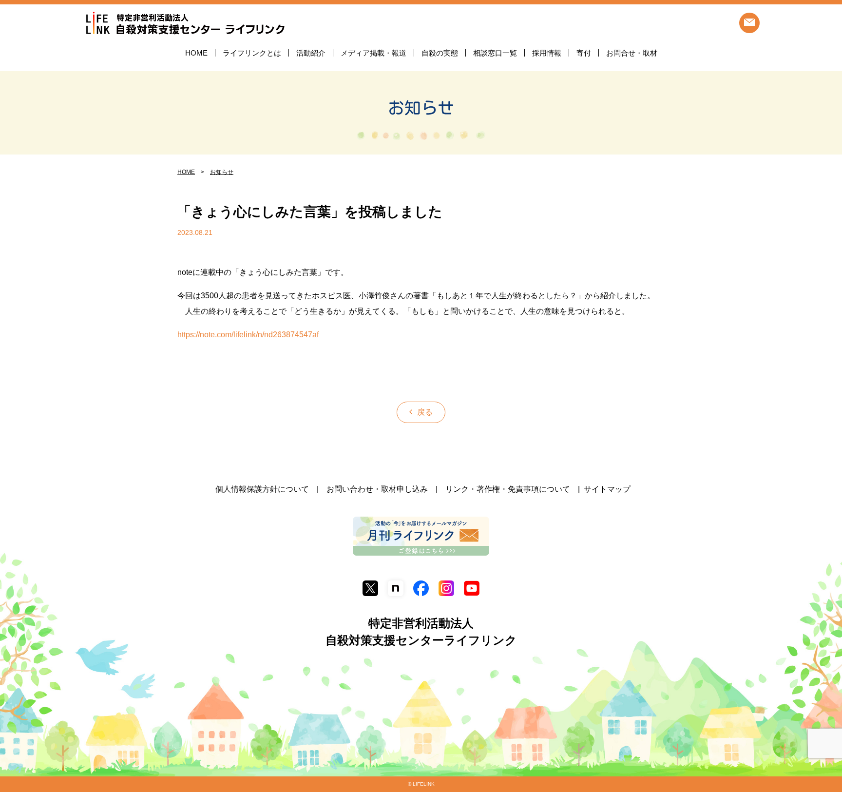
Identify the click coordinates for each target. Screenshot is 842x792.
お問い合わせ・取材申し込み (377, 489)
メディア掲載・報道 (373, 53)
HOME (196, 53)
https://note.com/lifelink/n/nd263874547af (248, 334)
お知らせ (421, 107)
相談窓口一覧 (495, 53)
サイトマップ (607, 489)
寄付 (583, 53)
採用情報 (546, 53)
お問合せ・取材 (631, 53)
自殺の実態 (439, 53)
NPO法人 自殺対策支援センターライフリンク (185, 23)
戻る (425, 412)
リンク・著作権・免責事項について (507, 489)
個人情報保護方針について (262, 489)
